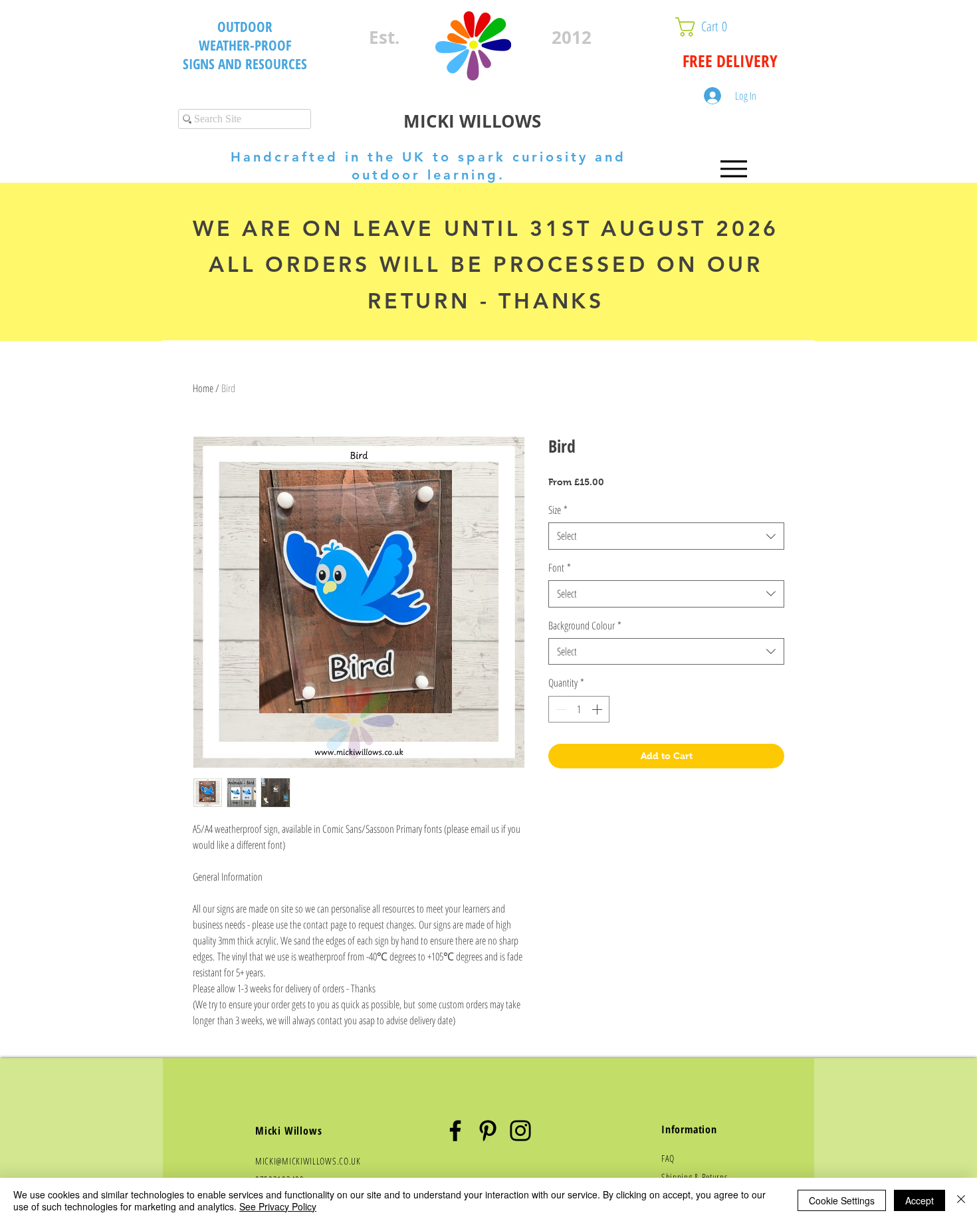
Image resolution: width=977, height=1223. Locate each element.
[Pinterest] (488, 1131)
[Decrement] (559, 709)
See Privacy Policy (277, 1206)
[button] (734, 27)
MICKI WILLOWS (472, 121)
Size (558, 509)
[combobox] (666, 535)
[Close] (961, 1200)
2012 (572, 37)
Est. (384, 37)
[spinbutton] (579, 709)
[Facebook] (455, 1131)
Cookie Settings (842, 1200)
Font (559, 567)
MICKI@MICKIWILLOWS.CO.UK (308, 1161)
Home (203, 388)
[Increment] (598, 709)
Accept (919, 1200)
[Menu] (733, 168)
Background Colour (584, 625)
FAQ (668, 1158)
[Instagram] (520, 1131)
